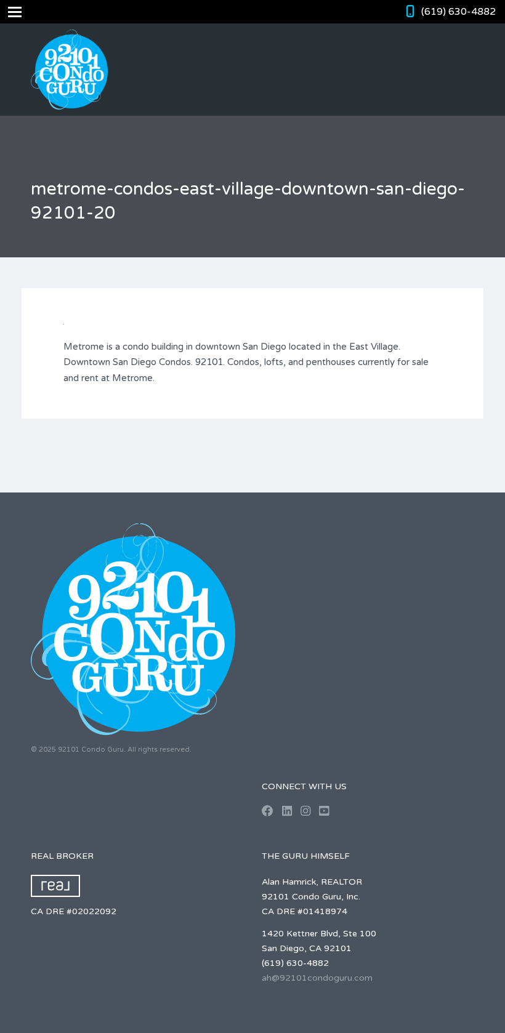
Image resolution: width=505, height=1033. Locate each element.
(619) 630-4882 (458, 12)
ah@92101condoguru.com (317, 978)
